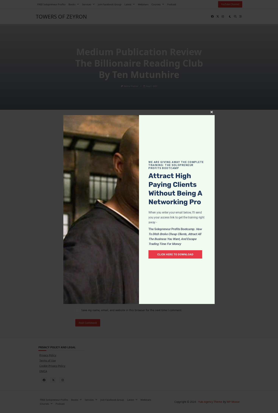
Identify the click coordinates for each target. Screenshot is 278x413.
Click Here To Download (175, 254)
